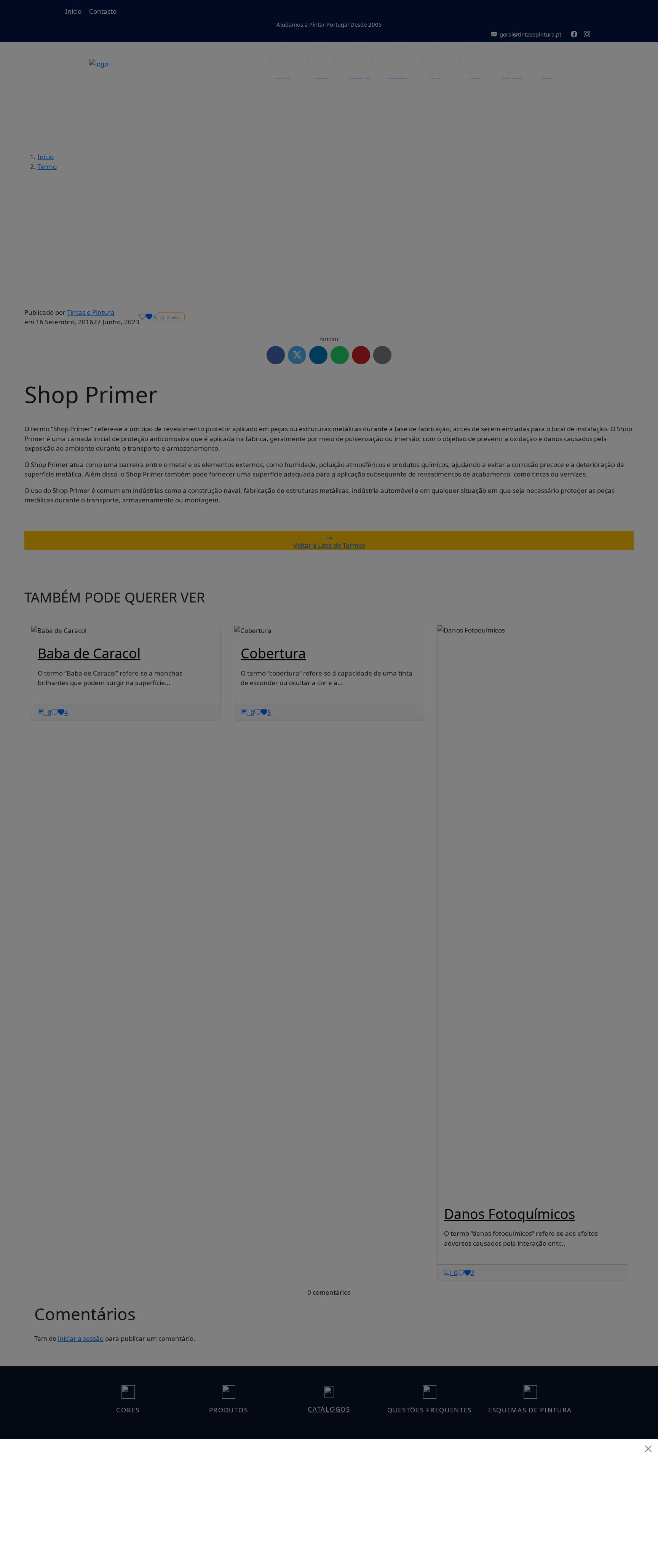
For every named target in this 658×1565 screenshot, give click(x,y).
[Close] (648, 1448)
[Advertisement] (329, 1511)
